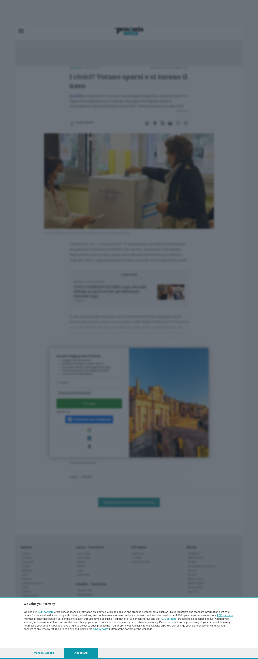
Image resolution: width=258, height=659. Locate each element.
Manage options (44, 652)
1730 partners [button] (46, 612)
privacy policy (100, 629)
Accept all (81, 652)
